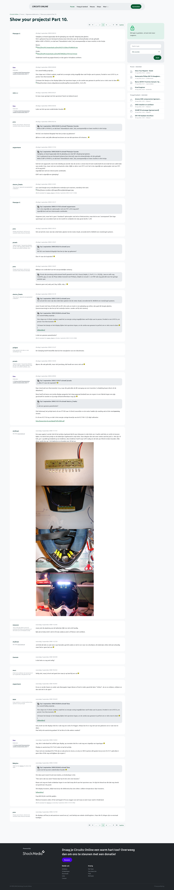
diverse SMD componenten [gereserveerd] (149, 99)
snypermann (17, 147)
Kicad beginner (140, 87)
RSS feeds (91, 876)
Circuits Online (14, 14)
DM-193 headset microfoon (144, 116)
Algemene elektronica (32, 14)
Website (22, 766)
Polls (89, 873)
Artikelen (64, 869)
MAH (14, 699)
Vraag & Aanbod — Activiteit (138, 95)
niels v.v (15, 93)
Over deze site (92, 871)
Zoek (157, 58)
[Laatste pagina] (116, 24)
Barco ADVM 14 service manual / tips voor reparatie (152, 82)
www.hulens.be (21, 433)
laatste (121, 25)
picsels (15, 242)
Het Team (91, 869)
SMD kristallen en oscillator (144, 104)
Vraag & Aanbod (82, 7)
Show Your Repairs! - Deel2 (144, 71)
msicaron (16, 625)
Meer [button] (105, 7)
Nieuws (92, 7)
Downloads (65, 873)
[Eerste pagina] (89, 24)
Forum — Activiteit (136, 66)
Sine (14, 67)
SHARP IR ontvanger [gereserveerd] (147, 110)
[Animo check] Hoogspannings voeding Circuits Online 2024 (21, 73)
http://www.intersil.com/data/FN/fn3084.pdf (50, 421)
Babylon (15, 763)
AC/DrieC (16, 431)
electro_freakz (18, 184)
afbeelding (41, 330)
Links (63, 876)
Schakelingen (66, 871)
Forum (72, 7)
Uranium (15, 657)
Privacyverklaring (159, 886)
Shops (99, 7)
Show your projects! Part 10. (48, 14)
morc (14, 670)
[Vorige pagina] (92, 24)
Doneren (67, 860)
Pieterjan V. (16, 33)
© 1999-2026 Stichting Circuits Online (21, 886)
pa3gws (15, 347)
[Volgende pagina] (113, 24)
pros (14, 122)
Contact (64, 878)
